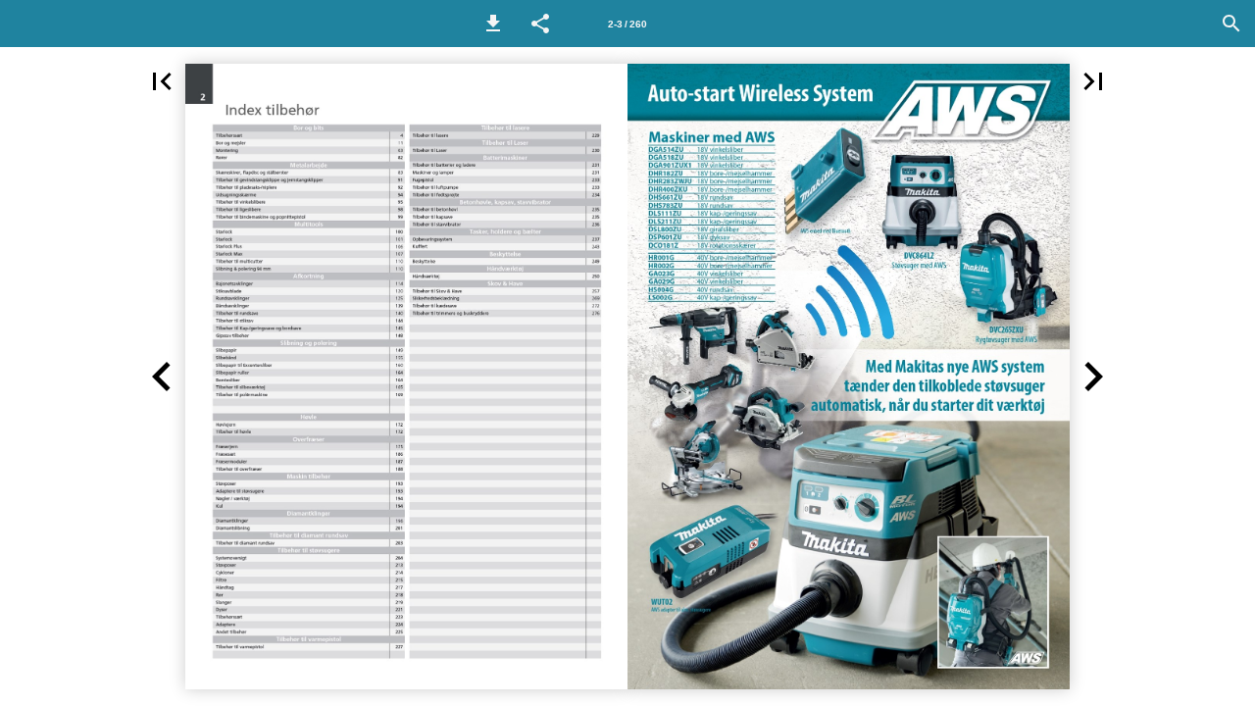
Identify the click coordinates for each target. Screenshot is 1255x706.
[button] (493, 23)
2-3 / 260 (627, 24)
